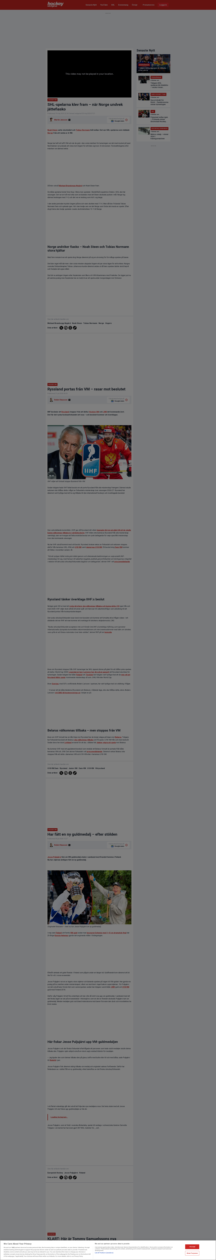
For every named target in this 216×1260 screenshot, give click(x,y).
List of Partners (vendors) (104, 1253)
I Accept (192, 1247)
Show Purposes (192, 1253)
